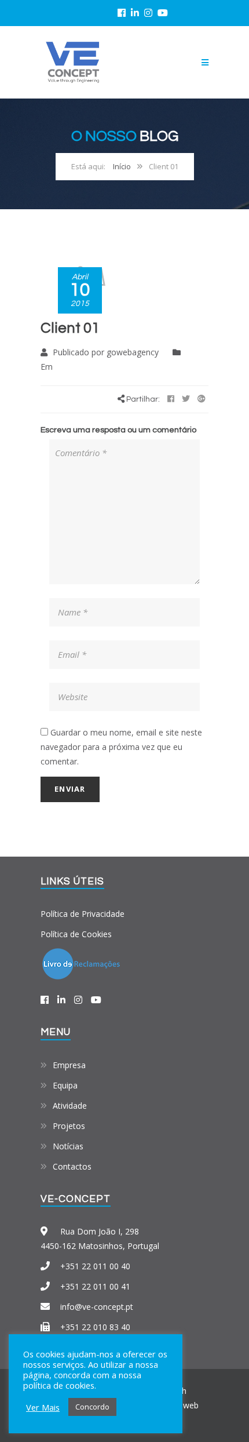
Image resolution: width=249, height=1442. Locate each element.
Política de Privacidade (82, 913)
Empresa (69, 1064)
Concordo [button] (92, 1406)
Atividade (70, 1105)
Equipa (65, 1085)
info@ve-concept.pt (96, 1306)
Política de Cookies (76, 934)
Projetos (69, 1125)
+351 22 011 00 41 (95, 1286)
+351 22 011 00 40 (95, 1266)
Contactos (72, 1166)
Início (122, 166)
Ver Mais (43, 1407)
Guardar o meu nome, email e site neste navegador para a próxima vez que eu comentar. (121, 747)
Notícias (68, 1146)
